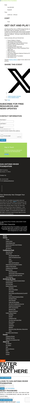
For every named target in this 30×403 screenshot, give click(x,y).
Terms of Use (11, 224)
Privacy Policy (3, 224)
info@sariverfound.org (8, 180)
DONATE (3, 360)
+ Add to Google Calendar (14, 96)
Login (2, 388)
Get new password (6, 399)
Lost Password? (10, 388)
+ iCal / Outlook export (13, 97)
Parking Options (13, 59)
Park (9, 100)
